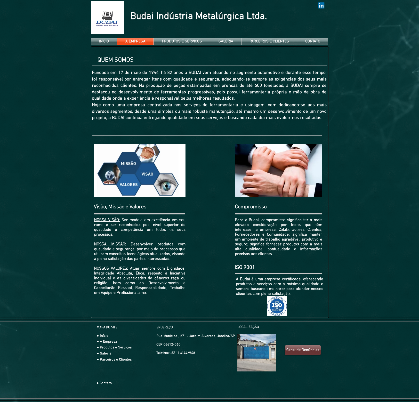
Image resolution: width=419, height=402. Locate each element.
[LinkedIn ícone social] (321, 5)
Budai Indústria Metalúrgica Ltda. (198, 16)
